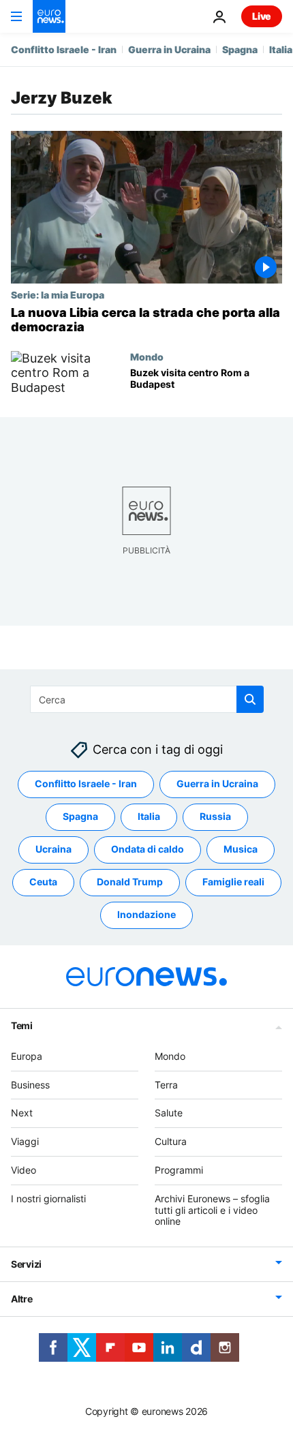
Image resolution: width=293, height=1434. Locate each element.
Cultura (171, 1141)
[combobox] (147, 699)
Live (261, 16)
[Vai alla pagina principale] (49, 16)
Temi (22, 1025)
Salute (169, 1112)
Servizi (26, 1264)
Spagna (240, 49)
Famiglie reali (233, 881)
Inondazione (146, 914)
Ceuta (43, 881)
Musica (240, 849)
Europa (26, 1055)
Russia (215, 816)
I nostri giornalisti (48, 1198)
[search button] (250, 699)
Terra (166, 1084)
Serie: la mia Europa (57, 294)
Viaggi (25, 1141)
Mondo (147, 356)
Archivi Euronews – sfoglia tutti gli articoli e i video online (212, 1209)
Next (22, 1112)
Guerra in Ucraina (169, 49)
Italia (280, 49)
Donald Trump (130, 881)
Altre (22, 1299)
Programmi (179, 1170)
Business (30, 1084)
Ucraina (53, 849)
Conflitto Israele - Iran (64, 49)
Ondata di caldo (147, 849)
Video (23, 1170)
